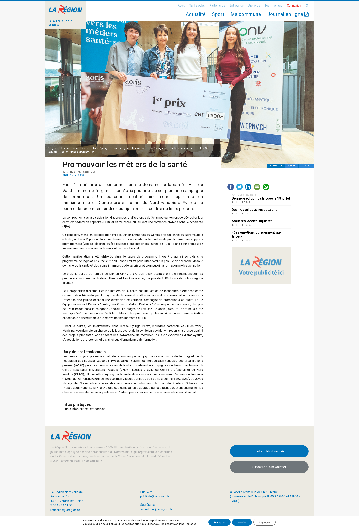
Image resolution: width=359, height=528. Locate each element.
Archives (254, 5)
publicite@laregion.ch (154, 496)
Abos (181, 5)
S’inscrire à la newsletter (269, 467)
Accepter (219, 522)
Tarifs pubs (197, 5)
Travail (306, 166)
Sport (218, 14)
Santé (292, 166)
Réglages (190, 523)
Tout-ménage (273, 5)
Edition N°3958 (73, 175)
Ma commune (246, 14)
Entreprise (237, 5)
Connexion (294, 5)
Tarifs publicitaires (267, 451)
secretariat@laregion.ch (156, 509)
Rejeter (242, 522)
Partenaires (217, 5)
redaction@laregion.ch (65, 510)
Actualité (195, 14)
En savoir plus (91, 461)
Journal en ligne (285, 14)
